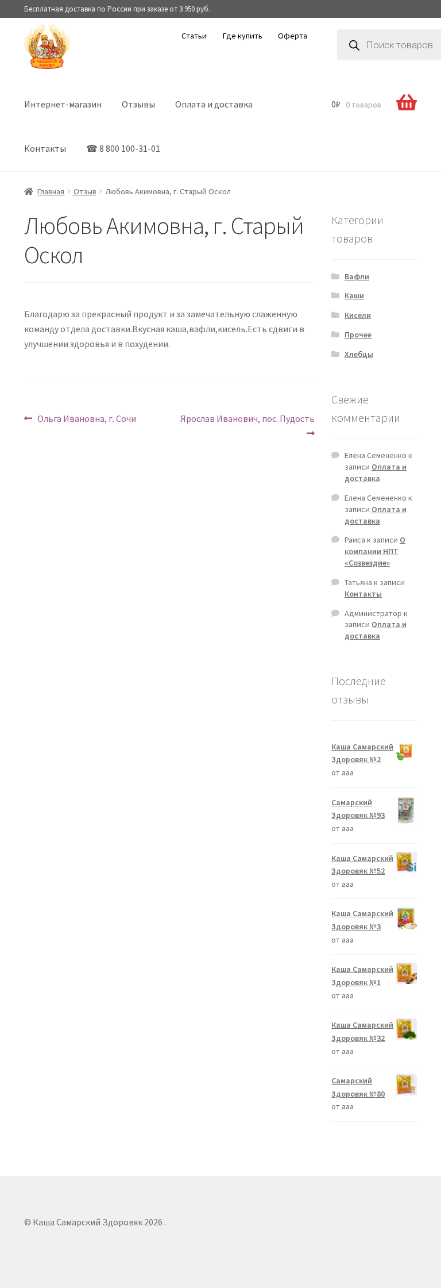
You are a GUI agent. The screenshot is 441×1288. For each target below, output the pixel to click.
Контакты (45, 148)
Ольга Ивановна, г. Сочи (86, 418)
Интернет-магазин (63, 104)
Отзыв (85, 191)
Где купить (242, 35)
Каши (354, 295)
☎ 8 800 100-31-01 (123, 148)
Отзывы (138, 104)
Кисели (358, 315)
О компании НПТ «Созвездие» (375, 551)
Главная (50, 191)
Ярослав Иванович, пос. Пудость (247, 418)
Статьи (194, 35)
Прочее (358, 334)
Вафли (357, 276)
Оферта (292, 35)
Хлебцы (359, 354)
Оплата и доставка (214, 104)
